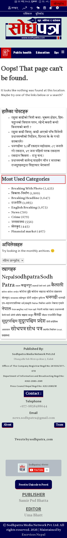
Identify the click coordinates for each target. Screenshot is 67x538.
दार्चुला (35, 298)
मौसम (44, 315)
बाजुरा (30, 315)
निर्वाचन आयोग (45, 303)
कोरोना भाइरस (38, 291)
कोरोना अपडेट (13, 292)
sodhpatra (27, 277)
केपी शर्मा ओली (44, 286)
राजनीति (16, 203)
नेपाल (6, 309)
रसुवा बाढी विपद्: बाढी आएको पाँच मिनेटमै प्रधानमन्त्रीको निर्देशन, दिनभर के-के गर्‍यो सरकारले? (37, 137)
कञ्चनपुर (26, 285)
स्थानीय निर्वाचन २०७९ (52, 330)
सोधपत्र (18, 329)
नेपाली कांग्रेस (42, 310)
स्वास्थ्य (5, 335)
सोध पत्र (34, 329)
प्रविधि (18, 315)
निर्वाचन (35, 304)
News (15, 212)
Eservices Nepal (33, 534)
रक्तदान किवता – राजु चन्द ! (27, 155)
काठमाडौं (35, 286)
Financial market (23, 231)
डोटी (29, 298)
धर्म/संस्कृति (26, 303)
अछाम (17, 286)
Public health (22, 52)
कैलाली (57, 285)
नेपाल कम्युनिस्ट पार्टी (20, 310)
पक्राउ (51, 310)
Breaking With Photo (26, 188)
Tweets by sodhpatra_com (34, 439)
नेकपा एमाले (58, 303)
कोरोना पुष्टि (25, 291)
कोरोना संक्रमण (54, 291)
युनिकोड (40, 14)
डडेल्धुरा (22, 298)
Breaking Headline (25, 198)
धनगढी (52, 297)
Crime (15, 217)
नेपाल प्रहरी (32, 310)
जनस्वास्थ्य (17, 222)
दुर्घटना (42, 298)
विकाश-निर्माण (20, 193)
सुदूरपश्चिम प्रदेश (32, 321)
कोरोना (4, 292)
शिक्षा (59, 315)
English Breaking (24, 207)
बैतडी (37, 315)
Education (43, 52)
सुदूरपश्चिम (9, 321)
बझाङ (25, 315)
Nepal (8, 277)
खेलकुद (15, 226)
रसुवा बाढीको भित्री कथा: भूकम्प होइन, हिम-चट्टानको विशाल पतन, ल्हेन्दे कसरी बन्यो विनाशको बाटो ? (37, 122)
